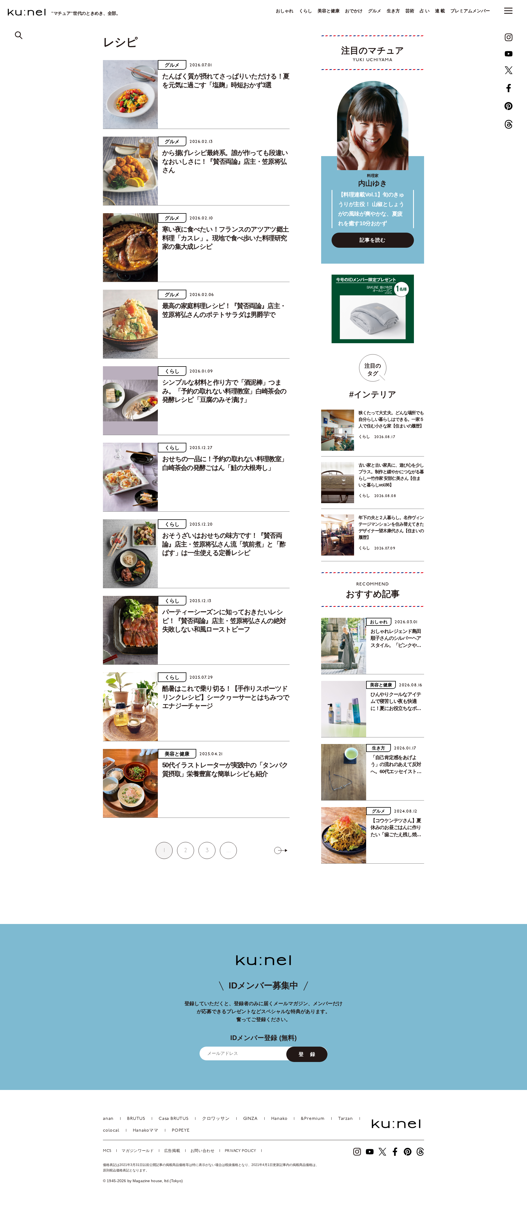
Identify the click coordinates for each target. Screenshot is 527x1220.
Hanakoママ (145, 1130)
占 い (425, 11)
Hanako (279, 1119)
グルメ (374, 11)
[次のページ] (280, 850)
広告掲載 (172, 1151)
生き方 (393, 11)
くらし (305, 11)
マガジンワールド (138, 1151)
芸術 (409, 11)
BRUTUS (136, 1119)
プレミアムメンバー (470, 11)
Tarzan (345, 1119)
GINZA (250, 1119)
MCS (107, 1151)
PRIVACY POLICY (240, 1151)
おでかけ (354, 11)
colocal (111, 1130)
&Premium (312, 1119)
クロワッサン (216, 1119)
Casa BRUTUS (174, 1119)
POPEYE (181, 1130)
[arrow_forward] (508, 37)
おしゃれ (284, 11)
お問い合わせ (202, 1151)
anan (108, 1119)
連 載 (440, 11)
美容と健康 (329, 11)
